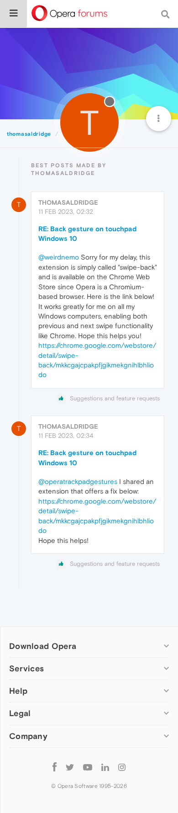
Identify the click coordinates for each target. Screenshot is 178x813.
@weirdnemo (58, 257)
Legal (20, 713)
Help (18, 691)
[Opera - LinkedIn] (105, 767)
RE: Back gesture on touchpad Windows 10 (87, 233)
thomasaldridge (68, 202)
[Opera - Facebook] (54, 767)
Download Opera (42, 646)
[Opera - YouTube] (88, 767)
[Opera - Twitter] (70, 767)
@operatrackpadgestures (77, 481)
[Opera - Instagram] (122, 767)
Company (28, 736)
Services (26, 668)
